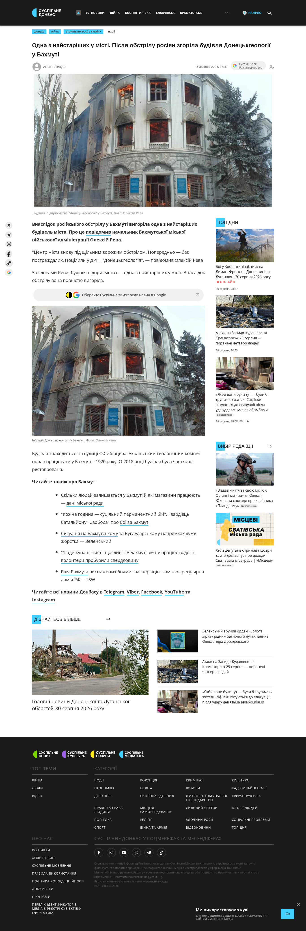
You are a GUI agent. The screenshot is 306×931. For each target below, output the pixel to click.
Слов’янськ (165, 13)
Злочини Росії (199, 819)
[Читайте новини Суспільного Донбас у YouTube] (123, 852)
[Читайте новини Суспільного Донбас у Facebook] (98, 852)
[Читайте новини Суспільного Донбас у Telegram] (148, 852)
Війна (115, 13)
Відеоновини (198, 827)
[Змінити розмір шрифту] (271, 67)
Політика (103, 819)
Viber (133, 592)
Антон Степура (54, 67)
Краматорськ (191, 13)
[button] (9, 225)
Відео (37, 796)
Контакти (41, 850)
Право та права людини (108, 810)
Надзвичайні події (249, 788)
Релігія (146, 819)
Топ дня (239, 827)
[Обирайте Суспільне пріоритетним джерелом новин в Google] (9, 272)
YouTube (174, 592)
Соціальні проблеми (251, 819)
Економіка (104, 788)
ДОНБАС (39, 31)
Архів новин (43, 858)
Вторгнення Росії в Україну (83, 31)
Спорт (100, 827)
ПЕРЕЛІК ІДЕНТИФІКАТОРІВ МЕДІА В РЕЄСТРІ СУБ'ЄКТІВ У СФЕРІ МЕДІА (56, 908)
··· (227, 13)
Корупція (148, 780)
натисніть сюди (157, 881)
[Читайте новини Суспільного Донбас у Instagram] (111, 852)
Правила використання (54, 873)
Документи (42, 889)
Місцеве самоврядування (156, 810)
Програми (41, 896)
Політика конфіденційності (58, 881)
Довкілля (103, 796)
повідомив (98, 232)
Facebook (151, 592)
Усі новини (95, 13)
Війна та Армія (153, 827)
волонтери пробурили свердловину (99, 560)
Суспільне (155, 877)
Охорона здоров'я (157, 796)
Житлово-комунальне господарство (207, 798)
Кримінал (195, 780)
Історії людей (245, 808)
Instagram (43, 600)
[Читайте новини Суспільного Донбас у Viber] (136, 852)
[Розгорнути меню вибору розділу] (78, 12)
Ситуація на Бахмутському (89, 533)
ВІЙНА (55, 31)
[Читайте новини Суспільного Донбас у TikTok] (161, 852)
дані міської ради (85, 503)
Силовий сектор (201, 808)
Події (111, 31)
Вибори (193, 788)
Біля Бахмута (74, 572)
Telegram (114, 592)
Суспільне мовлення (51, 865)
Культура (240, 780)
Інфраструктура (246, 796)
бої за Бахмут (134, 522)
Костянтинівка (138, 13)
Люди (37, 788)
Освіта (146, 788)
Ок (288, 914)
